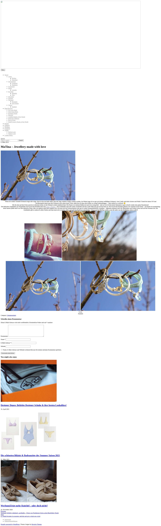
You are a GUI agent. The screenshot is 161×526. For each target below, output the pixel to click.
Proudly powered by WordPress (10, 524)
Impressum (7, 519)
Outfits (6, 130)
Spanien (10, 98)
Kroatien (10, 92)
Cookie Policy (8, 135)
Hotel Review (8, 108)
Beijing (14, 78)
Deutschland (12, 81)
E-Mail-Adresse (6, 343)
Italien (10, 88)
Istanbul (14, 107)
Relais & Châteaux (13, 118)
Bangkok (14, 102)
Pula (13, 95)
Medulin (14, 93)
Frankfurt (14, 83)
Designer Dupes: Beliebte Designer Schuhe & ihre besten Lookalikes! (34, 405)
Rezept (6, 123)
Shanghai (14, 80)
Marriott (10, 115)
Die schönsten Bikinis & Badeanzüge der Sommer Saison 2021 (30, 455)
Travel (6, 75)
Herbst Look (12, 132)
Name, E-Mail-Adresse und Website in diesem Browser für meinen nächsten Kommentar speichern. (32, 350)
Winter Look (12, 133)
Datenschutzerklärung (10, 521)
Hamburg (15, 85)
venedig (14, 90)
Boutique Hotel (12, 113)
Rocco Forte (11, 120)
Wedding (7, 127)
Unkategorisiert (11, 315)
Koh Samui (15, 103)
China (10, 76)
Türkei (10, 105)
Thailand (10, 100)
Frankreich (11, 86)
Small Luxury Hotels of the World (18, 122)
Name (3, 339)
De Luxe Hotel (12, 110)
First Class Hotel (13, 112)
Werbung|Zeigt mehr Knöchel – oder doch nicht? (24, 505)
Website (3, 346)
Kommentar (4, 336)
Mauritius (11, 97)
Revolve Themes (37, 524)
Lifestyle (7, 125)
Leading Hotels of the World (16, 117)
